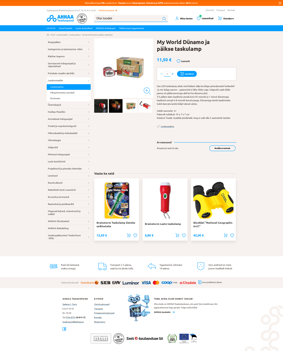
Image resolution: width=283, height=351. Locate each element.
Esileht (48, 35)
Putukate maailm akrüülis (61, 73)
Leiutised (52, 175)
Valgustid (53, 147)
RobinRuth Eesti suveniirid (61, 189)
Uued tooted (65, 28)
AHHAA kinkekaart (106, 28)
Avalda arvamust (222, 148)
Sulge (280, 3)
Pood (53, 35)
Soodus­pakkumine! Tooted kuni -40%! (64, 237)
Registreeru (99, 322)
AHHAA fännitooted (58, 221)
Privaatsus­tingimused (104, 313)
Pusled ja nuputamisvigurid (62, 126)
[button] (183, 61)
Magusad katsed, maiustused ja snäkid (64, 212)
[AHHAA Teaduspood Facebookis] (78, 329)
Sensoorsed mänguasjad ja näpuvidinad (62, 65)
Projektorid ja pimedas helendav (65, 168)
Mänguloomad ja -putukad (62, 92)
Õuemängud (54, 104)
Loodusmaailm (62, 35)
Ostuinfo (210, 10)
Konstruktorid (55, 182)
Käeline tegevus (56, 56)
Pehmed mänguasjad (59, 154)
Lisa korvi (189, 74)
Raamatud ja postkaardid (61, 204)
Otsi (164, 18)
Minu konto (186, 18)
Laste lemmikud (84, 28)
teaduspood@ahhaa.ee (73, 322)
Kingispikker (54, 42)
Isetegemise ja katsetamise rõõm (65, 49)
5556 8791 (71, 317)
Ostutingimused (101, 304)
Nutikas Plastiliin (56, 111)
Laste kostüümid (56, 161)
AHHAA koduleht (106, 10)
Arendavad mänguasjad (60, 119)
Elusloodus (55, 98)
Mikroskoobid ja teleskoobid (62, 133)
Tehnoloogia (54, 140)
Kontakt (231, 10)
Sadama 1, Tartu (69, 304)
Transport (220, 10)
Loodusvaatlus (74, 35)
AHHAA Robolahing (58, 228)
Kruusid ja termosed (58, 197)
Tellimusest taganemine (131, 28)
